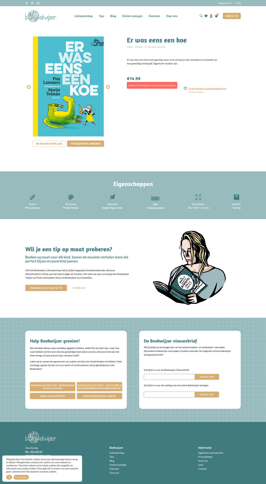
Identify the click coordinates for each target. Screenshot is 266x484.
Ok (9, 477)
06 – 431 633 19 (33, 451)
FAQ (238, 3)
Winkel (138, 46)
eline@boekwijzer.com (37, 455)
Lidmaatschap (83, 16)
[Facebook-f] (26, 3)
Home (130, 46)
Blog (113, 16)
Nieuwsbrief (224, 3)
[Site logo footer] (40, 437)
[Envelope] (38, 3)
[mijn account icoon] (211, 16)
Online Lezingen (132, 16)
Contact (202, 468)
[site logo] (40, 16)
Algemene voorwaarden (210, 452)
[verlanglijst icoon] (206, 15)
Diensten (154, 16)
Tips (101, 16)
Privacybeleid (205, 456)
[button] (29, 87)
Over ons (171, 16)
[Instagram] (32, 3)
